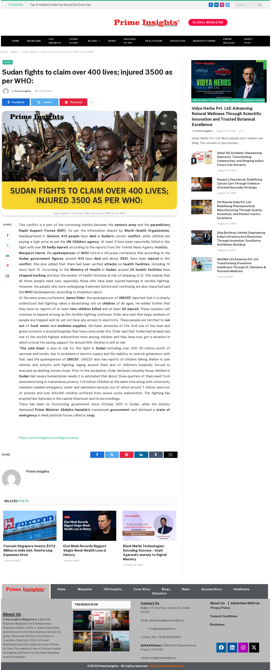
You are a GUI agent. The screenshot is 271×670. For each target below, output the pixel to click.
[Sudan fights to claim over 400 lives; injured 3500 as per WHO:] (89, 160)
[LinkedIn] (8, 256)
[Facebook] (8, 235)
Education (177, 40)
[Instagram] (243, 648)
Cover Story (73, 41)
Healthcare (153, 40)
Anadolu (161, 247)
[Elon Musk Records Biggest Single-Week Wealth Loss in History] (89, 526)
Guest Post (248, 41)
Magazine (34, 40)
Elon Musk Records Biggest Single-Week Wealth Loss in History (84, 550)
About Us (217, 603)
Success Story (130, 41)
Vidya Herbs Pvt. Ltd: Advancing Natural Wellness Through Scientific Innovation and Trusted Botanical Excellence (226, 116)
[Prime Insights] (95, 22)
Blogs (92, 40)
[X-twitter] (254, 648)
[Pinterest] (8, 266)
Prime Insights (22, 91)
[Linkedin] (232, 648)
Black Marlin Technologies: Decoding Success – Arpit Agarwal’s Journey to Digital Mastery (145, 552)
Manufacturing (204, 40)
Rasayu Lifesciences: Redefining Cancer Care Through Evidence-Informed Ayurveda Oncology (239, 183)
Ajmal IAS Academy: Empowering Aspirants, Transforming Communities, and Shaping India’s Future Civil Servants (240, 158)
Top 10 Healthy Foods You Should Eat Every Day (60, 4)
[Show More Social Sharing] (92, 102)
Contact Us (150, 603)
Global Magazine (207, 22)
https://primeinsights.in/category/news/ (49, 438)
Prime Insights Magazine (19, 619)
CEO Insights (55, 41)
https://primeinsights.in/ (166, 666)
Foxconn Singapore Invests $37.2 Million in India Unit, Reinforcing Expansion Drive (29, 550)
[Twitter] (8, 245)
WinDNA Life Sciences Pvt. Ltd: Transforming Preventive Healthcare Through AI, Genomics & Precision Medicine (241, 265)
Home (15, 40)
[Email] (8, 276)
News (112, 40)
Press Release (229, 41)
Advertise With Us (245, 603)
